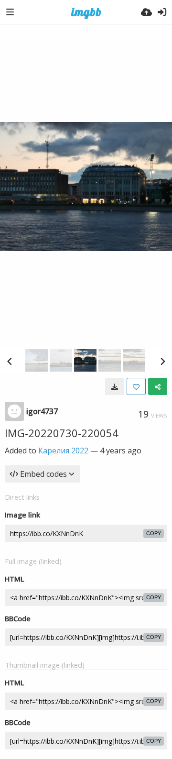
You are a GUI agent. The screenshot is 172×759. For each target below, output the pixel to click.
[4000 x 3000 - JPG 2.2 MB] (114, 386)
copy (153, 533)
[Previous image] (9, 361)
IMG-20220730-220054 (61, 433)
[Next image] (162, 361)
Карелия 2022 (63, 450)
